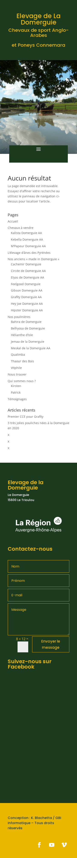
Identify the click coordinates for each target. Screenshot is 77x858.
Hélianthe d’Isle (22, 335)
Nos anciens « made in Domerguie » (33, 259)
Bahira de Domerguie (26, 322)
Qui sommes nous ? (22, 381)
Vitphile (16, 368)
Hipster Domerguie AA (27, 310)
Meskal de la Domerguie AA (30, 348)
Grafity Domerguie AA (26, 297)
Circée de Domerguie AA (28, 271)
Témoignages (17, 399)
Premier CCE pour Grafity (25, 417)
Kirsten (16, 386)
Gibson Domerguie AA (26, 290)
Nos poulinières (19, 317)
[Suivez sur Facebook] (39, 845)
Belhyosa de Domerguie (28, 328)
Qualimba (18, 354)
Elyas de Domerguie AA (27, 277)
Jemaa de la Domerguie (27, 341)
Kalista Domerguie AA (26, 233)
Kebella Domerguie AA (27, 239)
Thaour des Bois (22, 361)
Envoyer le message (50, 644)
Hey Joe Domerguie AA (27, 304)
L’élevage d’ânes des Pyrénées (29, 253)
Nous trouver (17, 374)
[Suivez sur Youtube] (51, 845)
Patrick (16, 392)
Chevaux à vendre (20, 228)
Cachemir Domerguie (26, 264)
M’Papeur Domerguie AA (28, 246)
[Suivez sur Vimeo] (64, 845)
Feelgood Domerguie (25, 284)
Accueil (13, 221)
